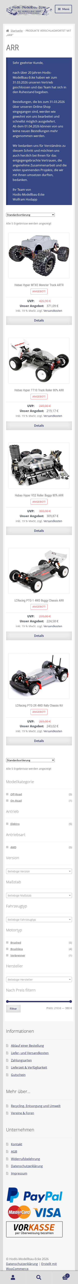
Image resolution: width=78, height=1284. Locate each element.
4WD (13, 847)
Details (39, 320)
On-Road (16, 800)
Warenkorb (60, 1274)
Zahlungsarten (21, 1060)
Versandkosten (53, 310)
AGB (14, 1151)
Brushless (16, 949)
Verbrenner (17, 955)
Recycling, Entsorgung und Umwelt (36, 1106)
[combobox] (39, 871)
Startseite (17, 30)
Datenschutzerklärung (27, 1166)
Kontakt (16, 1144)
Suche (39, 1277)
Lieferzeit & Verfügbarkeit (29, 1067)
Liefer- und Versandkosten (30, 1053)
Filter (13, 1008)
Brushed (15, 942)
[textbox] (39, 871)
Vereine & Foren (22, 1113)
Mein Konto (13, 1277)
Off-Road (16, 794)
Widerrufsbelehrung (25, 1159)
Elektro (15, 824)
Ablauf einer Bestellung (27, 1046)
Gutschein (18, 1075)
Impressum (19, 1173)
